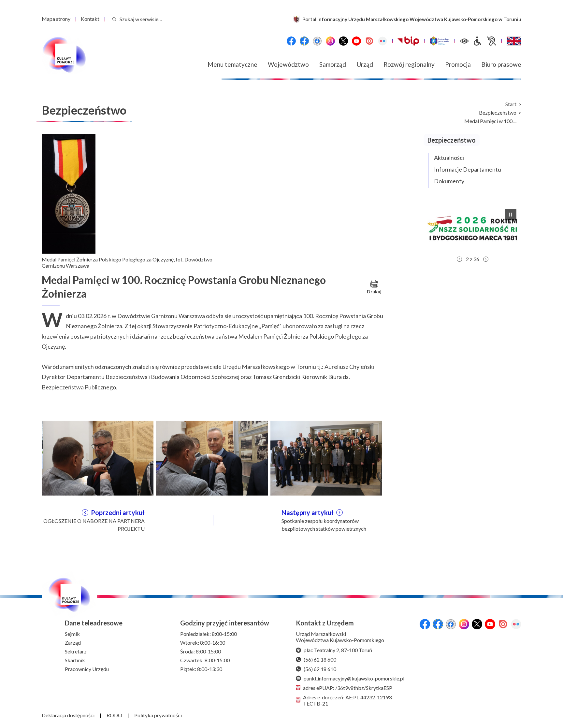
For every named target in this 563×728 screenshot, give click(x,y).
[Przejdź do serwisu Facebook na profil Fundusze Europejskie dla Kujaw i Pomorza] (304, 41)
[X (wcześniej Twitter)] (343, 41)
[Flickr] (382, 41)
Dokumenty (449, 181)
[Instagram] (330, 41)
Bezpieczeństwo (497, 112)
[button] (498, 228)
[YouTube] (356, 41)
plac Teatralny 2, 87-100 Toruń (338, 650)
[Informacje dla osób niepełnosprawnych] (484, 41)
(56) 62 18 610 (320, 669)
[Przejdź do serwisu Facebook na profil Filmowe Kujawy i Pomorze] (317, 41)
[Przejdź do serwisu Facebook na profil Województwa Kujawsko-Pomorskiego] (291, 41)
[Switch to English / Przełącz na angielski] (514, 41)
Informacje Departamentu (467, 169)
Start (510, 104)
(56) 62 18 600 (320, 659)
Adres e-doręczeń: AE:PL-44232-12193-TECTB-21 (348, 700)
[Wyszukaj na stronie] (114, 19)
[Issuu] (369, 41)
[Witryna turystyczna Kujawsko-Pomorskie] (439, 41)
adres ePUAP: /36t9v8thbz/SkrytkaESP (347, 688)
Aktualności (449, 157)
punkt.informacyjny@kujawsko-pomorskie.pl (354, 678)
